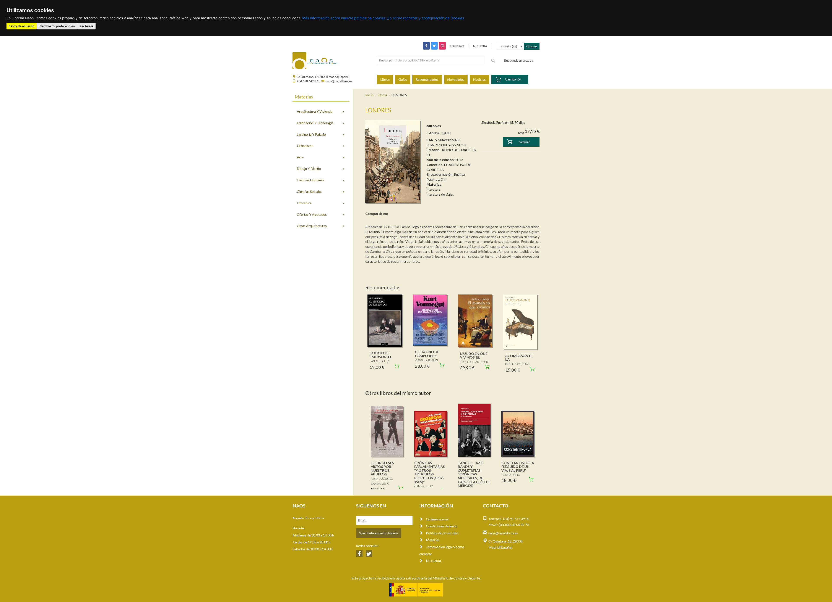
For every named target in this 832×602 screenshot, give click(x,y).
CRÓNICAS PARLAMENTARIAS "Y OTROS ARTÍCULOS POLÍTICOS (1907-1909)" (429, 472)
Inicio (369, 95)
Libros (385, 79)
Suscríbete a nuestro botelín (378, 533)
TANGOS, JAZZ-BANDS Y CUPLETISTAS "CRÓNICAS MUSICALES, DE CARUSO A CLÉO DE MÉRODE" (474, 474)
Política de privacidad (442, 533)
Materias (433, 540)
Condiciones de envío (441, 526)
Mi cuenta (433, 561)
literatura (433, 189)
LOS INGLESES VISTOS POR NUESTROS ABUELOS (382, 468)
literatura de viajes (440, 194)
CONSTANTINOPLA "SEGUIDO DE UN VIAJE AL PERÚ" (517, 466)
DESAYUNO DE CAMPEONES (427, 354)
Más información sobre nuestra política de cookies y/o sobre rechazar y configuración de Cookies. (383, 18)
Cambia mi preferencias (57, 26)
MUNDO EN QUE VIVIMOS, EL (474, 355)
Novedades (455, 79)
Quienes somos (437, 519)
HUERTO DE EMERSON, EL (381, 355)
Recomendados (427, 79)
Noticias (479, 79)
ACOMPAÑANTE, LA (519, 358)
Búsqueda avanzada (518, 60)
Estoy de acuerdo (21, 26)
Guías (402, 79)
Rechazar (86, 26)
